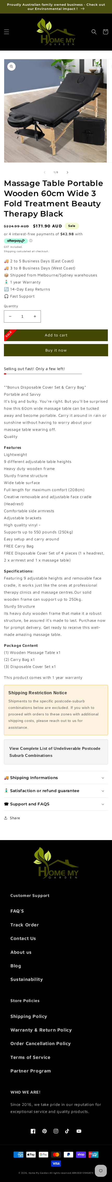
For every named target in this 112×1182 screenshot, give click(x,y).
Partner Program (30, 1071)
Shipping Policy (28, 1016)
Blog (15, 965)
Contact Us (23, 938)
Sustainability (26, 979)
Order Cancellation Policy (40, 1043)
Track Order (24, 924)
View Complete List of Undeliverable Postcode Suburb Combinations (54, 752)
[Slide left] (44, 172)
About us (21, 952)
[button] (6, 32)
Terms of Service (30, 1057)
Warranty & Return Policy (41, 1030)
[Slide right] (67, 172)
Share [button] (15, 818)
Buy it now (56, 350)
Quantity (11, 306)
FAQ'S (17, 911)
